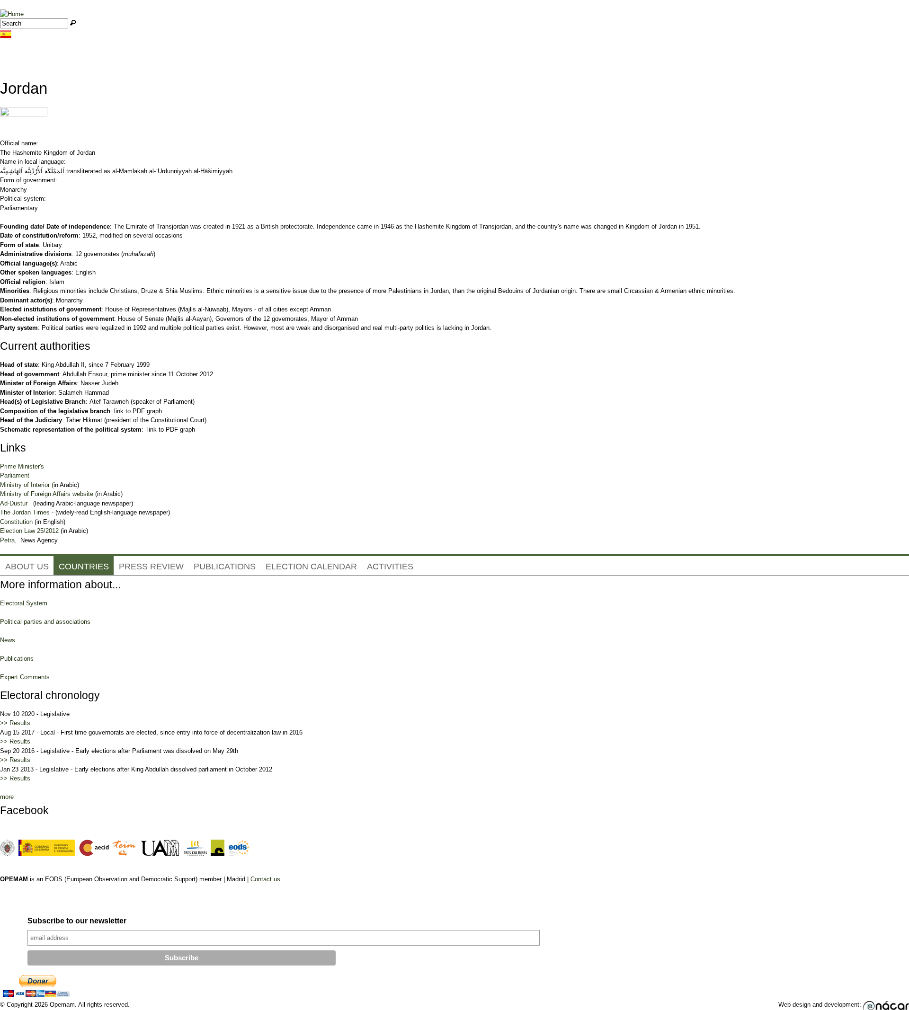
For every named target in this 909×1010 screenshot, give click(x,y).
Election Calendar (311, 566)
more (7, 796)
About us (27, 566)
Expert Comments (25, 677)
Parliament (14, 475)
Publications (225, 566)
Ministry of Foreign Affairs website (46, 493)
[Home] (12, 14)
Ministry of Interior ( (26, 484)
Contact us (265, 879)
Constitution (16, 521)
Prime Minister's (22, 466)
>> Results (15, 722)
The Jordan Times (25, 512)
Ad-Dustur (13, 503)
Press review (151, 566)
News (7, 640)
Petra (7, 540)
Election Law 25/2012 (29, 530)
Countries (84, 566)
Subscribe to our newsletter (76, 921)
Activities (390, 566)
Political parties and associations (45, 621)
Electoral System (23, 603)
